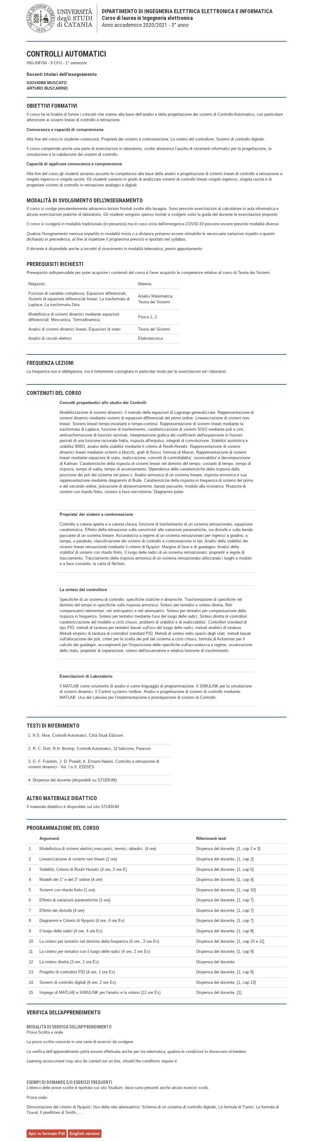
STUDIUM (110, 806)
